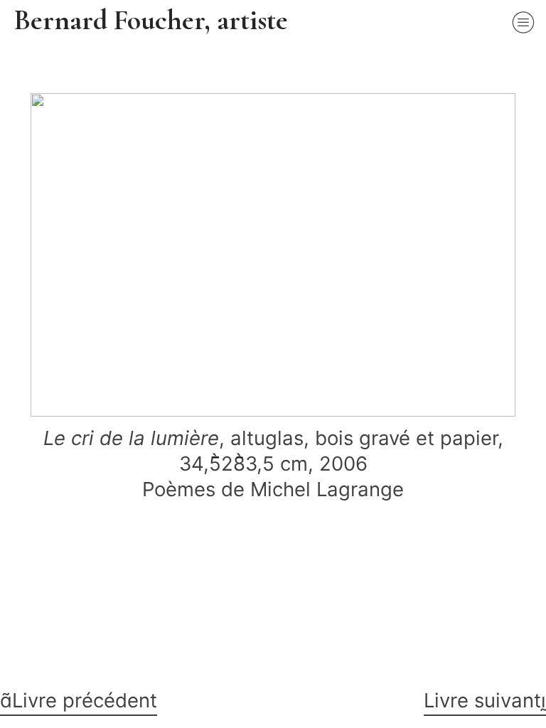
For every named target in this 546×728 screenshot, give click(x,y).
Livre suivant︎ (485, 700)
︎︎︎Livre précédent (78, 700)
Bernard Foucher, (115, 20)
